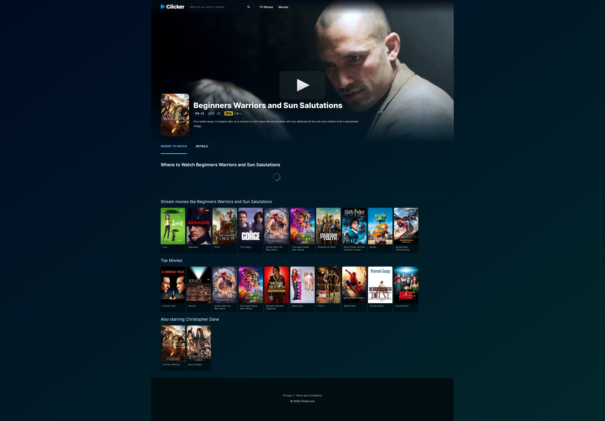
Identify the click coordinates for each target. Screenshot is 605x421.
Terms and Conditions (309, 395)
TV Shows (266, 7)
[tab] (176, 148)
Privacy (287, 395)
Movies (283, 7)
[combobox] (220, 7)
